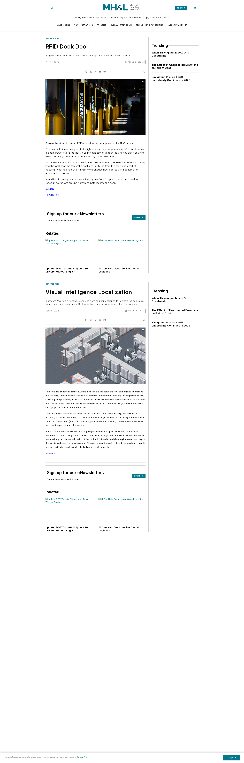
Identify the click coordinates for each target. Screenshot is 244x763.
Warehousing (63, 25)
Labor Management (177, 25)
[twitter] (95, 71)
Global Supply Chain (121, 25)
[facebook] (86, 71)
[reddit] (100, 71)
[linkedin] (91, 71)
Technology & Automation (150, 25)
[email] (104, 71)
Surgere (50, 188)
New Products (52, 38)
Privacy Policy (82, 757)
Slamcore (50, 453)
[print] (144, 71)
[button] (47, 8)
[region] (122, 758)
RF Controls (52, 194)
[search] (52, 8)
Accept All (231, 758)
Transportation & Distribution (90, 25)
